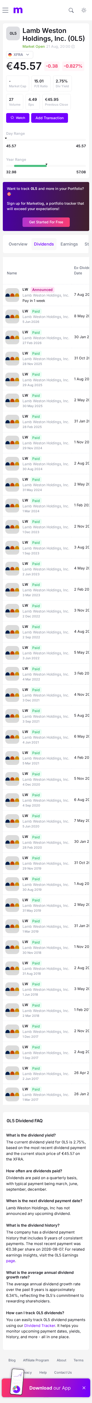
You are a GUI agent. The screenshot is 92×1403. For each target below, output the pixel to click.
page (10, 1261)
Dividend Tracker (39, 1325)
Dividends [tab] (44, 244)
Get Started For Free (46, 222)
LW (25, 289)
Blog (12, 1360)
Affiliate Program (36, 1360)
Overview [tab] (18, 244)
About (61, 1360)
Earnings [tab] (69, 244)
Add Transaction (50, 118)
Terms (79, 1360)
